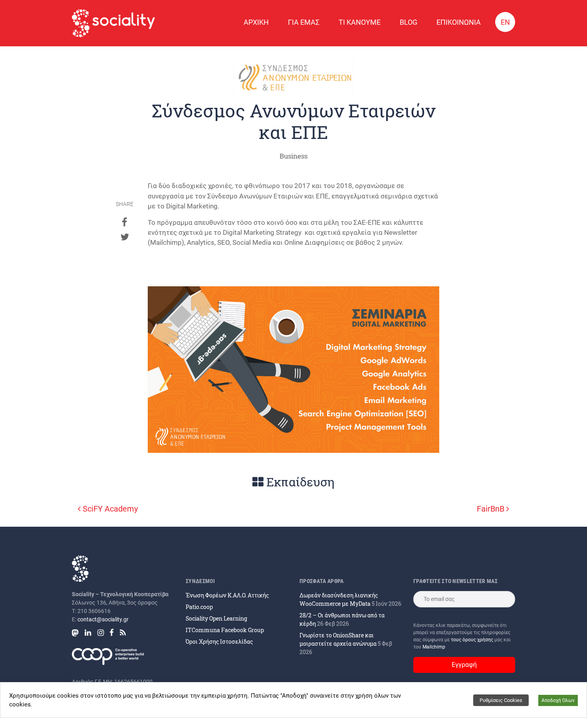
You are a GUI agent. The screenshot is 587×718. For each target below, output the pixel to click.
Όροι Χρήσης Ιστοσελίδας (219, 641)
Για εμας (303, 22)
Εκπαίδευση (299, 482)
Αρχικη (256, 22)
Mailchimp (433, 647)
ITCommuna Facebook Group (225, 630)
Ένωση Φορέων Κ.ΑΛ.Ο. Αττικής (227, 595)
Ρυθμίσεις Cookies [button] (501, 700)
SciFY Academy (109, 509)
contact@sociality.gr (103, 619)
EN (505, 22)
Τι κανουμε (360, 22)
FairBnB (491, 509)
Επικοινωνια (458, 22)
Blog (408, 22)
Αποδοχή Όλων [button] (558, 700)
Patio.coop (199, 607)
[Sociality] (113, 23)
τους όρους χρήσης (472, 640)
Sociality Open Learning (216, 618)
